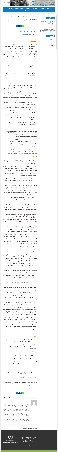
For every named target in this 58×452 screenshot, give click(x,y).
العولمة (28, 8)
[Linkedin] (21, 26)
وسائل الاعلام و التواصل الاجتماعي (7, 20)
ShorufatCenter (32, 19)
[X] (19, 26)
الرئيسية (49, 8)
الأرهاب (42, 8)
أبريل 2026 (53, 45)
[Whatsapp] (23, 26)
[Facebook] (17, 26)
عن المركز (9, 8)
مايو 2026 (53, 43)
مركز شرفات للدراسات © (25, 435)
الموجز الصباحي (17, 20)
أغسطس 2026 (52, 39)
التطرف (35, 8)
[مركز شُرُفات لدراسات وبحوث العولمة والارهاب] (9, 2)
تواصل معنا (25, 10)
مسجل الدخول (30, 428)
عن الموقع (32, 10)
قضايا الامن (13, 20)
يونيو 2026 (53, 41)
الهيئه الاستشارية (19, 8)
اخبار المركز (25, 20)
